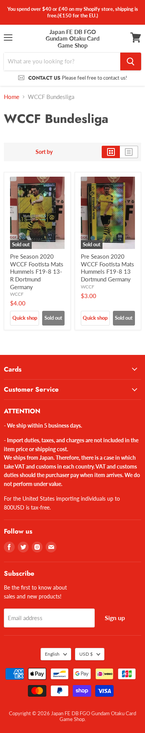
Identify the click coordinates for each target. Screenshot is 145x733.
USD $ (86, 654)
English (52, 654)
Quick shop (24, 318)
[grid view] (111, 152)
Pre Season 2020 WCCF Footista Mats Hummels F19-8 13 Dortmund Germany (107, 268)
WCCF (17, 294)
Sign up (115, 617)
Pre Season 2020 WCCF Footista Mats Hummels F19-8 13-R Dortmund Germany (36, 271)
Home (11, 97)
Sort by (44, 152)
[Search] (130, 61)
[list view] (129, 152)
